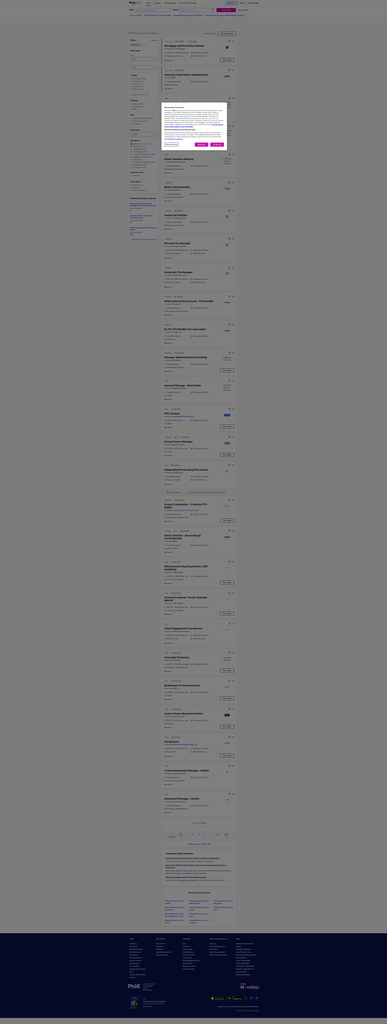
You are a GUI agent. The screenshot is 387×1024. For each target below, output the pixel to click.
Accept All (217, 144)
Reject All (201, 144)
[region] (194, 126)
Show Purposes (171, 144)
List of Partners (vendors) (173, 139)
